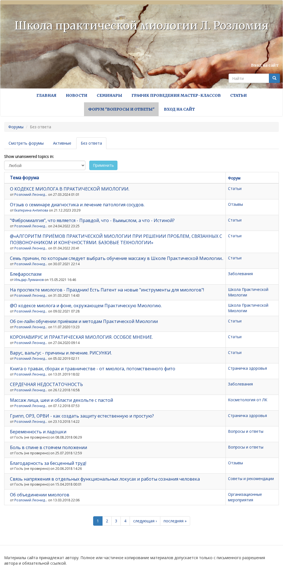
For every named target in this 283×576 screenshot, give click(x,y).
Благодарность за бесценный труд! (48, 463)
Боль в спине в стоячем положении (48, 447)
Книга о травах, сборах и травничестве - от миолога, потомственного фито (92, 369)
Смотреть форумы (26, 143)
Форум (234, 178)
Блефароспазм (25, 274)
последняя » (175, 520)
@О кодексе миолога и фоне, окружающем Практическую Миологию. (86, 306)
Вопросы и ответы (245, 431)
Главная (46, 95)
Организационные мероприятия (245, 497)
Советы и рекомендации (251, 478)
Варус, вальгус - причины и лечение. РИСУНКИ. (61, 353)
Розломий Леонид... (30, 194)
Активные (62, 143)
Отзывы (235, 204)
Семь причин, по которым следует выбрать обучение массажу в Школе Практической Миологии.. (116, 258)
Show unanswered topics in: (29, 156)
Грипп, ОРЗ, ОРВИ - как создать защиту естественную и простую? (82, 416)
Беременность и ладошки (38, 432)
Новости (76, 95)
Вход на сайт (265, 65)
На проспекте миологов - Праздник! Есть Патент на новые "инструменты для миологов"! (107, 290)
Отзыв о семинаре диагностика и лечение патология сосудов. (77, 205)
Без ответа (93, 144)
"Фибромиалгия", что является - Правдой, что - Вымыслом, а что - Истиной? (92, 220)
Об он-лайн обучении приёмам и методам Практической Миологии (84, 321)
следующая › (145, 520)
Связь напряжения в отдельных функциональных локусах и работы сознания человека (105, 479)
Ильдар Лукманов (29, 279)
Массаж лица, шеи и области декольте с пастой (61, 400)
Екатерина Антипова (31, 210)
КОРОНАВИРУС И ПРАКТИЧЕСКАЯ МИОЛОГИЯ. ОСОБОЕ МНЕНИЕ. (81, 337)
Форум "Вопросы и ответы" (121, 109)
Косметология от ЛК (247, 399)
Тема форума (24, 177)
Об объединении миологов (39, 495)
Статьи (238, 95)
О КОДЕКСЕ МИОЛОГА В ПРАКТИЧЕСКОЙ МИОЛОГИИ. (69, 189)
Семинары (109, 95)
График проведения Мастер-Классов (176, 95)
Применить (103, 165)
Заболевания (240, 273)
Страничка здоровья (247, 368)
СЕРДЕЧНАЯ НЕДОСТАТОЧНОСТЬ (46, 384)
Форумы (15, 126)
